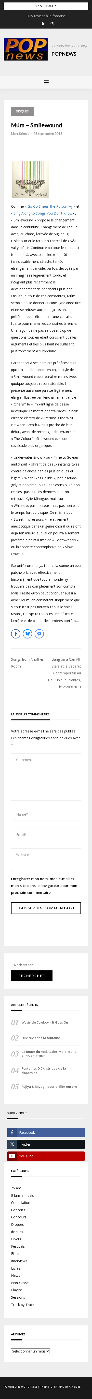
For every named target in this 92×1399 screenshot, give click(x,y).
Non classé (20, 1282)
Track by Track (22, 1304)
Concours (18, 1217)
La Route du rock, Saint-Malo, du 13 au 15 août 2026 (49, 1053)
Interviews (19, 1261)
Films (15, 1253)
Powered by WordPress (20, 1386)
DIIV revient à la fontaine (46, 16)
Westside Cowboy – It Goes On (45, 1022)
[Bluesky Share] (27, 633)
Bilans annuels (22, 1195)
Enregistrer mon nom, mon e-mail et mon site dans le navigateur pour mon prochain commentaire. (44, 885)
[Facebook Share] (15, 633)
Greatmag (58, 1386)
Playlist (16, 1290)
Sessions (18, 1297)
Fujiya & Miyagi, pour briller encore (49, 1086)
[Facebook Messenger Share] (39, 633)
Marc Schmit (20, 134)
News (15, 1275)
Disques (22, 111)
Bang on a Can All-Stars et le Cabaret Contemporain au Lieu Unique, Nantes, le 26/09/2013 (64, 673)
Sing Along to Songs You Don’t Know (43, 213)
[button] (43, 23)
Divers (16, 1239)
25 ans (16, 1188)
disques (17, 1231)
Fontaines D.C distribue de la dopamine (44, 1070)
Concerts (18, 1210)
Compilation (20, 1202)
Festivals (18, 1246)
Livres (15, 1268)
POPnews (64, 54)
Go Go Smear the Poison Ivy (50, 206)
